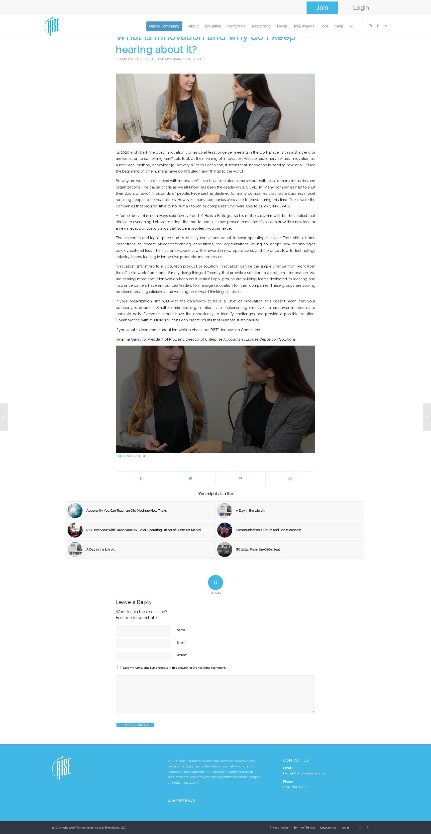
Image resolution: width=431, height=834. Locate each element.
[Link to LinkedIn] (385, 26)
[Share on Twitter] (191, 478)
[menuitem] (322, 8)
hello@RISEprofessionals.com (305, 773)
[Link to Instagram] (370, 26)
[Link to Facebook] (377, 26)
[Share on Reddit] (290, 478)
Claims (121, 59)
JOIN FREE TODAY (182, 801)
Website (182, 655)
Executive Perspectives (147, 59)
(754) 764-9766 (295, 787)
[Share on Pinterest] (240, 478)
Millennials (195, 59)
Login (361, 7)
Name (182, 630)
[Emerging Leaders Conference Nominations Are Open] (4, 417)
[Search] (351, 26)
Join (322, 7)
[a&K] (215, 108)
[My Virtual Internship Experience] (427, 417)
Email (181, 642)
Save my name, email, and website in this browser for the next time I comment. (174, 667)
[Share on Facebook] (141, 478)
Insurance (175, 59)
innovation (136, 456)
